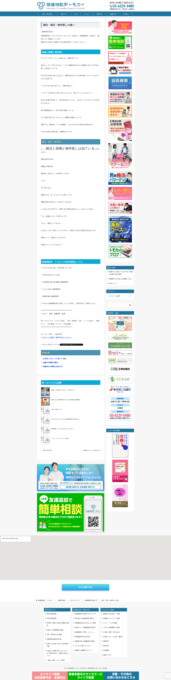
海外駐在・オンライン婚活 (111, 618)
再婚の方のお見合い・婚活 (111, 614)
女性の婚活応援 (51, 618)
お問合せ (126, 14)
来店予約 (99, 14)
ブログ (76, 14)
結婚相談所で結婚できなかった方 (85, 614)
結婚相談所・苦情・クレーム (84, 632)
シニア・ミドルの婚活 (110, 623)
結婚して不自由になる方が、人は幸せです (63, 390)
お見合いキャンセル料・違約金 (113, 636)
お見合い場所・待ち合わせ (111, 632)
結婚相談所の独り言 (47, 31)
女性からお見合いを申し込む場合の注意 (58, 645)
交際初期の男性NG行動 (54, 639)
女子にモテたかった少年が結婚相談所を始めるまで (65, 419)
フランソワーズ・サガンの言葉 (60, 438)
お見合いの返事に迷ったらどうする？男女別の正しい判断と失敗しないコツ (58, 653)
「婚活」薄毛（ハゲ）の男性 (56, 660)
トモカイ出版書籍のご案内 (111, 627)
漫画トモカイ (107, 655)
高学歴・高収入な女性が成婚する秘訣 (58, 624)
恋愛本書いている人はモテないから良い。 (63, 428)
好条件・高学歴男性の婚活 (55, 630)
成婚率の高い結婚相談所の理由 (84, 641)
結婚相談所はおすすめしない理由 (85, 623)
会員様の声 (113, 14)
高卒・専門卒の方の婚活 (54, 634)
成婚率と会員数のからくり (83, 650)
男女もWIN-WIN (47, 450)
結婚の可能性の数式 (50, 362)
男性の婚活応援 (51, 614)
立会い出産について (56, 409)
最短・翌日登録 (47, 14)
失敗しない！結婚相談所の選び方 (85, 627)
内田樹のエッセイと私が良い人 (91, 450)
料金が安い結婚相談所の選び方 (84, 618)
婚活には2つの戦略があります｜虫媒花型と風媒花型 (65, 399)
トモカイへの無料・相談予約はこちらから (56, 337)
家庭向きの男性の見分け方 (53, 366)
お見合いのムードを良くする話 (54, 358)
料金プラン (64, 14)
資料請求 (106, 641)
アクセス (86, 14)
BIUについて (113, 283)
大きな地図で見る (85, 587)
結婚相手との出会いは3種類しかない (120, 279)
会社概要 (106, 650)
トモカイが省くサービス (82, 645)
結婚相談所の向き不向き (82, 636)
